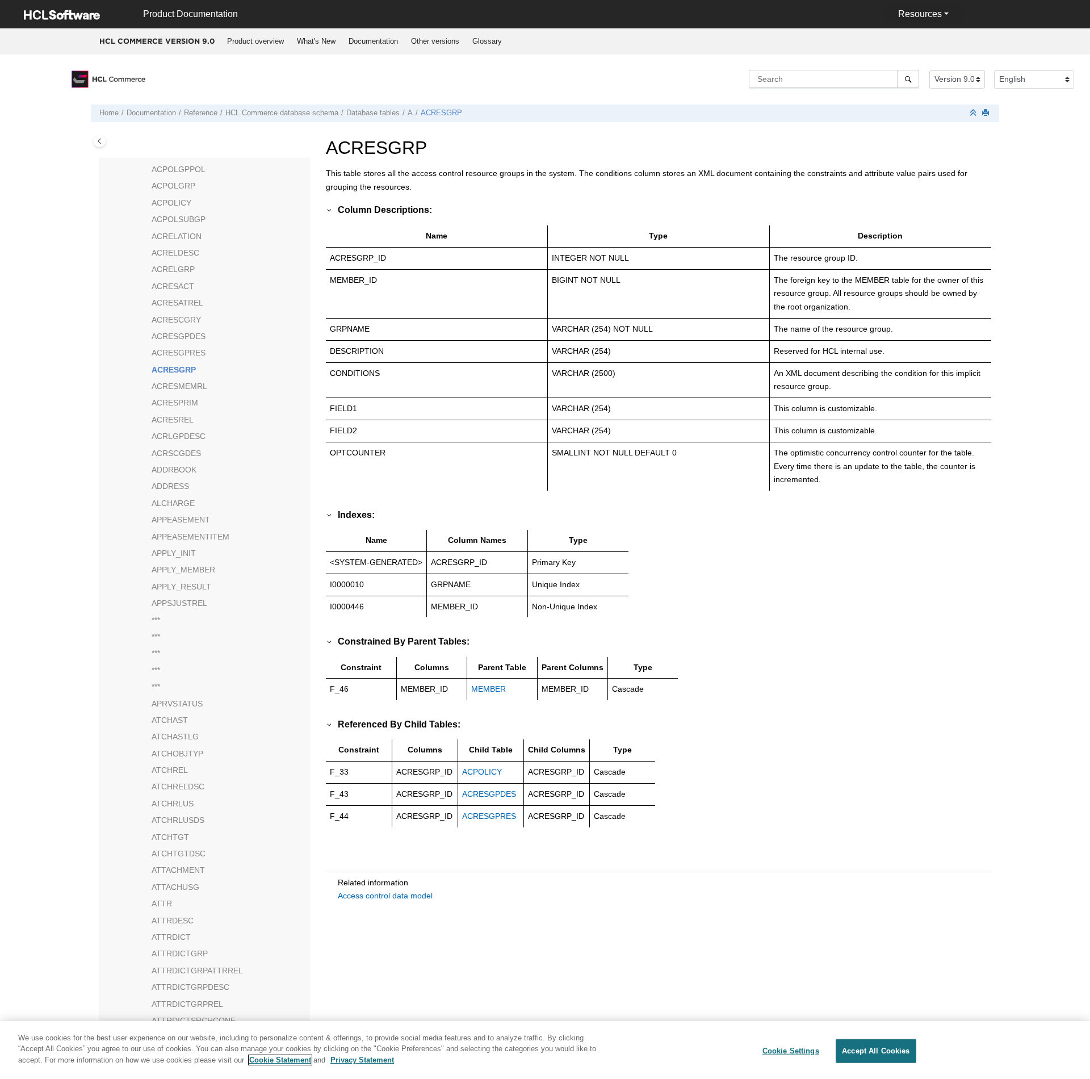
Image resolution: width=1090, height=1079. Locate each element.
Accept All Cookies (875, 1051)
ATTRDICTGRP (180, 953)
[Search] (908, 79)
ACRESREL (173, 419)
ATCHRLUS (173, 803)
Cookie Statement (280, 1060)
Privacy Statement (362, 1060)
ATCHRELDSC (178, 786)
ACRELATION (177, 236)
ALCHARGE (173, 503)
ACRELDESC (175, 252)
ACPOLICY (171, 202)
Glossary (487, 41)
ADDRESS (170, 486)
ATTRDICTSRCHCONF (194, 1020)
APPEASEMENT (181, 519)
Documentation (373, 41)
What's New (316, 41)
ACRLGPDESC (179, 436)
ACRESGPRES (179, 352)
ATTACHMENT (178, 870)
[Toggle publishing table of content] (100, 141)
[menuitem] (255, 41)
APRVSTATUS (177, 703)
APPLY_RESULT (181, 586)
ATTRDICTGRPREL (187, 1004)
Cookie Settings (790, 1051)
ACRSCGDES (176, 453)
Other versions (435, 41)
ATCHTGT (170, 837)
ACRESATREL (177, 302)
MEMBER (488, 688)
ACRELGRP (173, 269)
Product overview (255, 41)
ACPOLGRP (173, 185)
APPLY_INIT (174, 553)
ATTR (162, 903)
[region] (545, 1050)
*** (156, 620)
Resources (920, 14)
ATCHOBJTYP (177, 753)
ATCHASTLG (175, 736)
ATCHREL (170, 770)
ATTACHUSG (175, 887)
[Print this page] (987, 113)
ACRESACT (173, 286)
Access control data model (385, 895)
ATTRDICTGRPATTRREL (197, 970)
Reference (200, 113)
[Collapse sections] (974, 113)
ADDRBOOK (174, 469)
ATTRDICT (171, 937)
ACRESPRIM (175, 402)
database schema (281, 113)
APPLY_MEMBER (183, 569)
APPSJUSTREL (179, 603)
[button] (147, 169)
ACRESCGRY (176, 319)
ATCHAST (170, 720)
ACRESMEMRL (179, 386)
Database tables (373, 113)
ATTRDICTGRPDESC (190, 987)
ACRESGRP (441, 113)
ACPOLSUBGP (179, 219)
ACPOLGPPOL (179, 169)
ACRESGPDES (179, 336)
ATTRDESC (173, 920)
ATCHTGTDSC (179, 853)
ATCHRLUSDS (178, 820)
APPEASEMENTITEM (190, 536)
